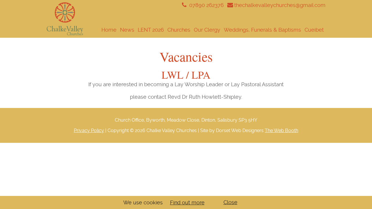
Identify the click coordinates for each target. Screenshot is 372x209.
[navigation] (204, 30)
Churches (178, 30)
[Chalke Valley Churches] (64, 19)
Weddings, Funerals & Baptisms (262, 30)
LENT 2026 (151, 30)
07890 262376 (206, 5)
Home (109, 30)
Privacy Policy (89, 130)
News (127, 30)
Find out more (187, 202)
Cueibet (314, 30)
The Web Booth (281, 130)
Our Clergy (207, 30)
